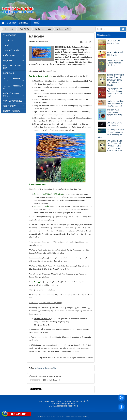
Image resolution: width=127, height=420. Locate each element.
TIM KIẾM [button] (36, 23)
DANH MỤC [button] (24, 23)
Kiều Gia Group (84, 417)
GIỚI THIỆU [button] (11, 23)
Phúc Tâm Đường (58, 417)
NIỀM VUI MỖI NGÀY (11, 111)
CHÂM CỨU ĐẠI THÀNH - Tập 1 (113, 41)
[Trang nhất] (3, 23)
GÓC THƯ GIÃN (9, 106)
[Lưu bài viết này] (90, 41)
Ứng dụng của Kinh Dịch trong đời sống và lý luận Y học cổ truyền (114, 92)
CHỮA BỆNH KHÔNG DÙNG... (11, 94)
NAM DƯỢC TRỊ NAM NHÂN (12, 66)
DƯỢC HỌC (8, 60)
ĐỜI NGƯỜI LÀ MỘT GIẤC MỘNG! (115, 123)
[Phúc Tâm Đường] (17, 9)
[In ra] (86, 41)
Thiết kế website (70, 417)
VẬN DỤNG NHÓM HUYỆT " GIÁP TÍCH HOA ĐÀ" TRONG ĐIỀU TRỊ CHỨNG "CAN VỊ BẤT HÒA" (115, 146)
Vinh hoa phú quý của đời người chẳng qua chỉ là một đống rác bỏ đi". (111, 133)
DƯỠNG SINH (9, 73)
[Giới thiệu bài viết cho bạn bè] (81, 41)
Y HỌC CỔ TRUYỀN (11, 50)
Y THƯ (6, 45)
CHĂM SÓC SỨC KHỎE (12, 101)
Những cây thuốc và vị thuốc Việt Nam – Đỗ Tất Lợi (115, 62)
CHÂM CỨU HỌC (10, 55)
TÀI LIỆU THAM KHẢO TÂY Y (12, 79)
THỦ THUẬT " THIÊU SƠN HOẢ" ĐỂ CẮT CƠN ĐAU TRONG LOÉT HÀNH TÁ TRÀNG (115, 80)
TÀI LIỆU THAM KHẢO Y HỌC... (13, 86)
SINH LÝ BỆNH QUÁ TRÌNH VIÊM (115, 53)
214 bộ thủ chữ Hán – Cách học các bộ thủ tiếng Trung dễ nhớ (115, 103)
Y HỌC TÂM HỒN (10, 35)
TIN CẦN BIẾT (9, 40)
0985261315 (20, 414)
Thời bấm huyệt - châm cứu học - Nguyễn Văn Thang (114, 112)
